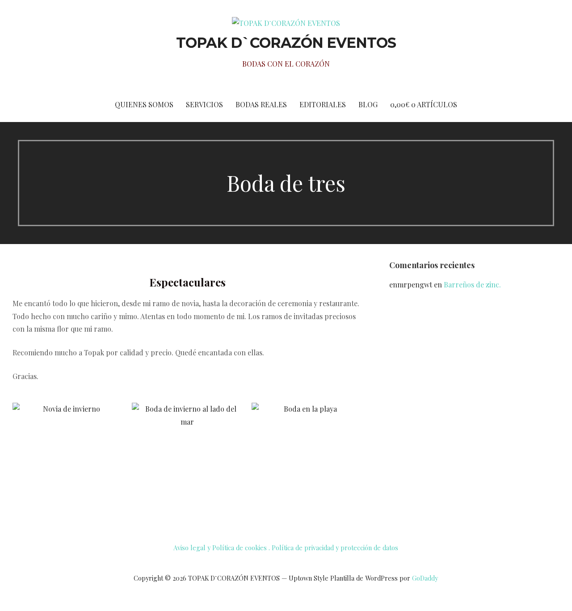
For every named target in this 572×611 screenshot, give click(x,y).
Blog (368, 104)
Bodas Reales (261, 104)
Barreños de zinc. (472, 284)
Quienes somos (144, 104)
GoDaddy (425, 578)
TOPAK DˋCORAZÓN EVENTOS (286, 42)
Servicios (204, 104)
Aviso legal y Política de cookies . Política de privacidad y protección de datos (285, 547)
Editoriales (322, 104)
